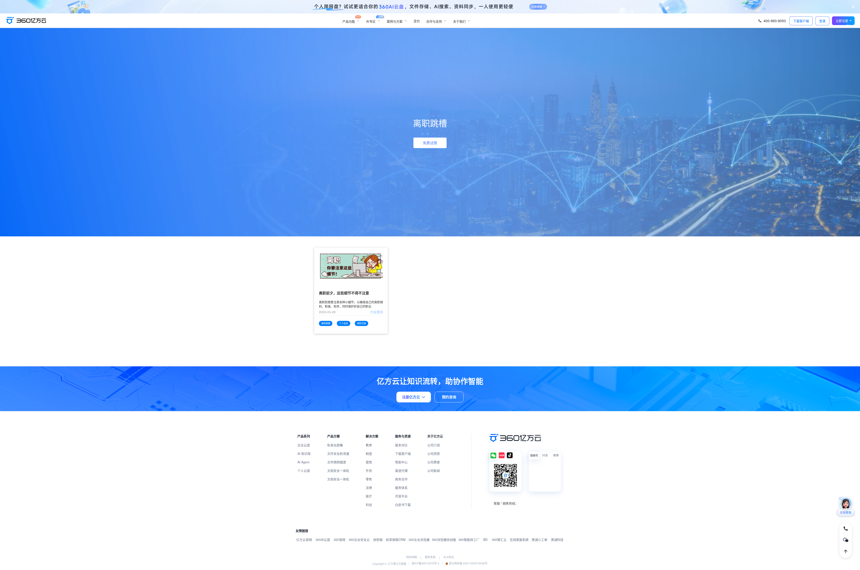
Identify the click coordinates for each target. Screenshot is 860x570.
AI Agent (303, 462)
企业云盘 (303, 445)
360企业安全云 (359, 539)
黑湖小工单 (539, 539)
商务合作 (401, 479)
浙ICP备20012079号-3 (425, 563)
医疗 (369, 496)
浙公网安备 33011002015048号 (468, 563)
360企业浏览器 (419, 539)
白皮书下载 (403, 504)
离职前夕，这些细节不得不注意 (344, 293)
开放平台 (401, 496)
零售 (369, 479)
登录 (822, 21)
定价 (417, 21)
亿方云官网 (304, 539)
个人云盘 (303, 470)
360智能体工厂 (468, 539)
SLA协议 (448, 557)
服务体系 (401, 487)
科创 (369, 504)
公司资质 (433, 453)
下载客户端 (403, 453)
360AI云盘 (323, 539)
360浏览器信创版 (444, 539)
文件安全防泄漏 (338, 453)
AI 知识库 (304, 453)
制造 (369, 453)
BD (485, 539)
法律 (369, 487)
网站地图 (411, 557)
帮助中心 (401, 462)
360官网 (339, 539)
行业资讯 (376, 312)
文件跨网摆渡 (336, 462)
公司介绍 (433, 445)
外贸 (369, 470)
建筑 (369, 462)
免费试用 (430, 142)
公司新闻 (433, 470)
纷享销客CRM (396, 539)
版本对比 (401, 445)
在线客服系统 (519, 539)
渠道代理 (401, 470)
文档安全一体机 (338, 470)
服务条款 (430, 557)
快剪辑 (378, 539)
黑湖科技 (557, 539)
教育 (369, 445)
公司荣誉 (433, 462)
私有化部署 (335, 445)
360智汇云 (499, 539)
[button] (843, 20)
